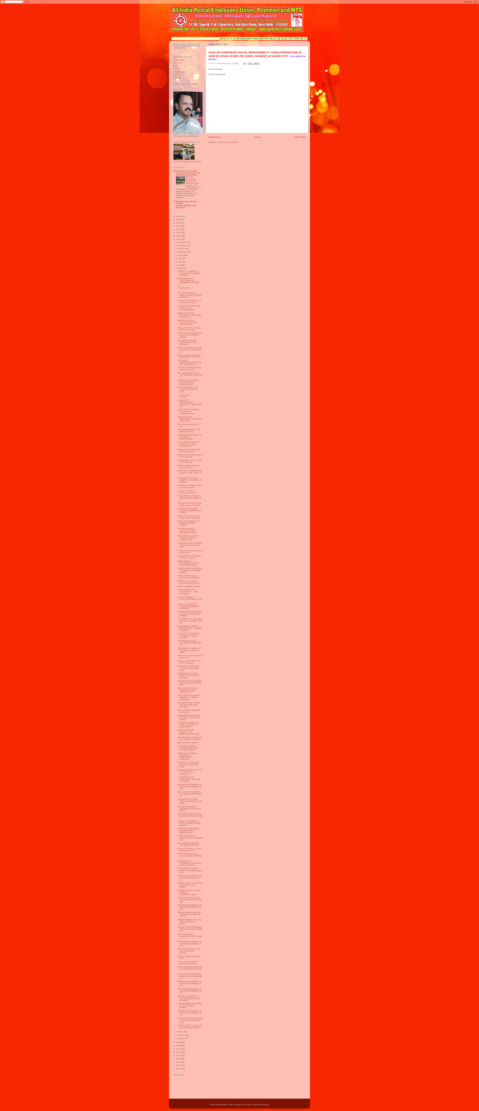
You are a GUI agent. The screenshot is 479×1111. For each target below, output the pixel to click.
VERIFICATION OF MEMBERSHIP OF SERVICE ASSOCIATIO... (190, 419)
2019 (178, 1042)
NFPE (175, 66)
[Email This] (248, 63)
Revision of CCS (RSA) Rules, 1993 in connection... (189, 662)
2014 (178, 1059)
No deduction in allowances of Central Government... (189, 301)
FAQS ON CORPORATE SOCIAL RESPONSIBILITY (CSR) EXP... (189, 606)
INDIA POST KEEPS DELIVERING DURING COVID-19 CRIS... (187, 322)
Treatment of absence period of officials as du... (190, 552)
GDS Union (177, 63)
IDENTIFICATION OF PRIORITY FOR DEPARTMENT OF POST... (189, 732)
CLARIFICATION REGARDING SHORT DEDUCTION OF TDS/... (190, 545)
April (180, 268)
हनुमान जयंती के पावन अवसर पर (188, 743)
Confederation (179, 60)
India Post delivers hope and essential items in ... (189, 466)
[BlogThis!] (251, 63)
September (182, 252)
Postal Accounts (179, 72)
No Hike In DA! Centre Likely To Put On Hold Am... (190, 456)
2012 (178, 1065)
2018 (178, 1046)
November (182, 245)
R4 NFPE (177, 78)
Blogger (266, 1105)
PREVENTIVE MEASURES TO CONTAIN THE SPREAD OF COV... (190, 787)
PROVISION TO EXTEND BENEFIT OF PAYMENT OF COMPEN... (189, 480)
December (182, 242)
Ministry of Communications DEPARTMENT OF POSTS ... (190, 356)
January (181, 1038)
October (181, 249)
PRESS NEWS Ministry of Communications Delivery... (189, 577)
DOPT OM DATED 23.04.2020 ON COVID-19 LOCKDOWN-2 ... (190, 350)
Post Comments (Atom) (228, 142)
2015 (178, 1055)
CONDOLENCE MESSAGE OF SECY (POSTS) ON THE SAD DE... (190, 335)
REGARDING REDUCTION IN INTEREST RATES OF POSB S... (190, 816)
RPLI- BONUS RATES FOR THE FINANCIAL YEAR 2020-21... (190, 375)
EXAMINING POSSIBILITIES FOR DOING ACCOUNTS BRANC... (189, 717)
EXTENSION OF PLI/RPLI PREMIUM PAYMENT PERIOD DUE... (188, 690)
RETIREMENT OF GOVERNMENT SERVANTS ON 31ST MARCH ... (190, 863)
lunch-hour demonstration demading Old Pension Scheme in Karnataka (193, 181)
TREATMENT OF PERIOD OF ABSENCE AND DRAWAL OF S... (190, 498)
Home (257, 137)
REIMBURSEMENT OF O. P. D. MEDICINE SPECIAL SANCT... (190, 922)
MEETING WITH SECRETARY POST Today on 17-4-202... (189, 504)
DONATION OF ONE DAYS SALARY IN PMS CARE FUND (188, 765)
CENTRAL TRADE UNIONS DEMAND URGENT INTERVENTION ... (188, 831)
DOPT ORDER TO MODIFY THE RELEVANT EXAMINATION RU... (189, 412)
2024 (178, 226)
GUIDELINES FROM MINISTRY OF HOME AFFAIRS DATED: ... (190, 969)
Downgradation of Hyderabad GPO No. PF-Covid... (189, 557)
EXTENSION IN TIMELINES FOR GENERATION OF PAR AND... (190, 900)
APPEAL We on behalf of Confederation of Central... (189, 582)
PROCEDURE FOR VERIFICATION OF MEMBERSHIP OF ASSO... (189, 281)
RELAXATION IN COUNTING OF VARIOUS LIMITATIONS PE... (189, 794)
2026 (178, 220)
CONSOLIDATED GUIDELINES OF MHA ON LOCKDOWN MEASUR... (190, 570)
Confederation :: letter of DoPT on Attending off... (190, 461)
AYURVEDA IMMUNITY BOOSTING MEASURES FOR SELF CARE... (188, 748)
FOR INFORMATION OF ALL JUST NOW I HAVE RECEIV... (189, 951)
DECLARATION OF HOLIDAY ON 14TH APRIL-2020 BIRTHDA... (189, 705)
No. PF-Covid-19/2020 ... (189, 396)
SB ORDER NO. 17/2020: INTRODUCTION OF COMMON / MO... (188, 538)
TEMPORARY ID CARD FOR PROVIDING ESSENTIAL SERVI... (189, 650)
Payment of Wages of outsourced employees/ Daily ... (190, 599)
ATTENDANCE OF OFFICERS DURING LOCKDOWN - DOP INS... (190, 621)
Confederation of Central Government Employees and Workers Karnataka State (188, 173)
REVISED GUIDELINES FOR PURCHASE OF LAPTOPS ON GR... (189, 914)
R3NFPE (176, 75)
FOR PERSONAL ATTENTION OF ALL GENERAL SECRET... (189, 1006)
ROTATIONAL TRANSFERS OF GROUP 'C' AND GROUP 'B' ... (190, 473)
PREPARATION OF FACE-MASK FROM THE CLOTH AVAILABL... (189, 675)
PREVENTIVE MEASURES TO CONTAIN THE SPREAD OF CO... (190, 984)
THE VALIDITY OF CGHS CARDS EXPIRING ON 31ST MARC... (190, 801)
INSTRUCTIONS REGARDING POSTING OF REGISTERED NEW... (190, 683)
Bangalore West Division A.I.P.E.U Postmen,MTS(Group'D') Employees (186, 205)
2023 (178, 229)
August (181, 255)
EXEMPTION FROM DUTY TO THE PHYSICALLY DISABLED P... (190, 772)
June (180, 262)
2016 (178, 1052)
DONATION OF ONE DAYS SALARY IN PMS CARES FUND (188, 668)
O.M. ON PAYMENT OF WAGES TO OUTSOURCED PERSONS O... (190, 295)
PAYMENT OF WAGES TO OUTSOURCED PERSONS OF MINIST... (189, 273)
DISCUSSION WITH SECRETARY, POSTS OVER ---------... (190, 936)
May (180, 265)
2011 (178, 1069)
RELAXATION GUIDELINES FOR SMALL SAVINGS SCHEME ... (188, 636)
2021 (178, 236)
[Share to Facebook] (255, 63)
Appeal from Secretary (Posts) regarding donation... (189, 486)
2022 (178, 233)
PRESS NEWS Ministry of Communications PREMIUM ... (189, 856)
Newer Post (214, 137)
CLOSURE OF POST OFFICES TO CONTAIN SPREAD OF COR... (190, 1020)
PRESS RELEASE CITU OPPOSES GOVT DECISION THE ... (190, 838)
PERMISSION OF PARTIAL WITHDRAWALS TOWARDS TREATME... (189, 628)
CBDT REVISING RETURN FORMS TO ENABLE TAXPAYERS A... (188, 444)
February (182, 1035)
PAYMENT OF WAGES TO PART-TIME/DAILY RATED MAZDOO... (189, 823)
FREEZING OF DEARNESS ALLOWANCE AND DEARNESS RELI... (188, 382)
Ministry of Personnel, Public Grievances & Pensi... (189, 329)
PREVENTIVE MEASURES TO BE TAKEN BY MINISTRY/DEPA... (190, 437)
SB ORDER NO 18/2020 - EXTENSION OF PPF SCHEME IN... (188, 342)
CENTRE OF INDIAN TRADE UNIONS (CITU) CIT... (189, 369)
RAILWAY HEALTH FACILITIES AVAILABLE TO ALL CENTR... (190, 885)
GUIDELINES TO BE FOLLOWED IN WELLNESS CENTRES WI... (189, 315)
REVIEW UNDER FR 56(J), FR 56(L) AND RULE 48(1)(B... (190, 738)
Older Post (300, 137)
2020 (178, 239)
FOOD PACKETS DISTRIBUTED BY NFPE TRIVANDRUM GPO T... (188, 563)
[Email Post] (244, 63)
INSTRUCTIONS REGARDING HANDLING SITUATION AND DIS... (190, 929)
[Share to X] (253, 63)
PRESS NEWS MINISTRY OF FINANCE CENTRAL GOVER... (189, 523)
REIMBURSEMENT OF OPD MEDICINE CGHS (189, 431)
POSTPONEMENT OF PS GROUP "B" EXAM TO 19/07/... (188, 390)
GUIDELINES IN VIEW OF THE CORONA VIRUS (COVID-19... (190, 878)
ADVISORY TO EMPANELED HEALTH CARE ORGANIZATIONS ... (189, 308)
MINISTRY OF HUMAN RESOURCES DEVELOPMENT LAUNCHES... (187, 756)
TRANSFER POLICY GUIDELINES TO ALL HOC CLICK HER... (189, 779)
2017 (178, 1049)
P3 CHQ (176, 69)
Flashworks (247, 1105)
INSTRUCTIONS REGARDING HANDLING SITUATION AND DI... (190, 976)
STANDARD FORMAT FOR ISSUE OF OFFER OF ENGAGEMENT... (188, 725)
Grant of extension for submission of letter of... (188, 492)
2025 (178, 223)
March (181, 1032)
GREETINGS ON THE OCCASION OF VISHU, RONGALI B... (188, 592)
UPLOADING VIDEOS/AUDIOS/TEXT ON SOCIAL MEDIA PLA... (189, 362)
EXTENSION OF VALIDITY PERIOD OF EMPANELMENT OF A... (190, 870)
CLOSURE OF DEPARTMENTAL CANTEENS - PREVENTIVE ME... (189, 403)
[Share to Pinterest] (258, 63)
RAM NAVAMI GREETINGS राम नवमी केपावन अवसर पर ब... (189, 844)
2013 (178, 1062)
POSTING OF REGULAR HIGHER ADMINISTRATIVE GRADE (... (189, 511)
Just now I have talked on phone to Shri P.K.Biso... (188, 963)
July (180, 258)
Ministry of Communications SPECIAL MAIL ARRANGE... (189, 517)
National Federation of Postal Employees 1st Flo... (189, 850)
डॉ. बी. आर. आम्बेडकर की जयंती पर (189, 586)
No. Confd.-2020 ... (190, 288)
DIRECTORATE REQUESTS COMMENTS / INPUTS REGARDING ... (189, 697)
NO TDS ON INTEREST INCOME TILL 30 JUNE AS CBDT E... (189, 809)
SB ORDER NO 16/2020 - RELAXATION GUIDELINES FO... (189, 643)
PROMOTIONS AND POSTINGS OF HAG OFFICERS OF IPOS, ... (188, 531)
